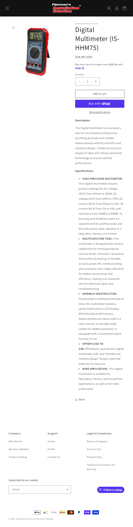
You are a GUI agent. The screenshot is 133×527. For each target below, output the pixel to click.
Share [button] (82, 399)
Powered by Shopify (44, 519)
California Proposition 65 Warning (101, 467)
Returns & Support (97, 441)
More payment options (99, 112)
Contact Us (54, 457)
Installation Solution (25, 519)
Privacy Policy (94, 457)
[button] (7, 8)
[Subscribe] (67, 489)
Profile (51, 449)
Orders (51, 441)
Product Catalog (18, 457)
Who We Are (15, 441)
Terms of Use (94, 449)
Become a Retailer (19, 449)
